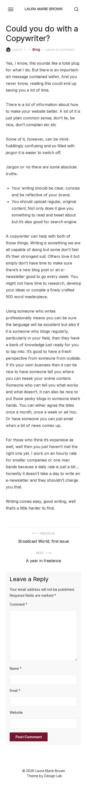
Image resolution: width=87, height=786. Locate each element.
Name (16, 668)
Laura (17, 49)
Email (15, 690)
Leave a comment (59, 49)
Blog (36, 49)
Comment (18, 604)
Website (16, 712)
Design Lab (53, 776)
